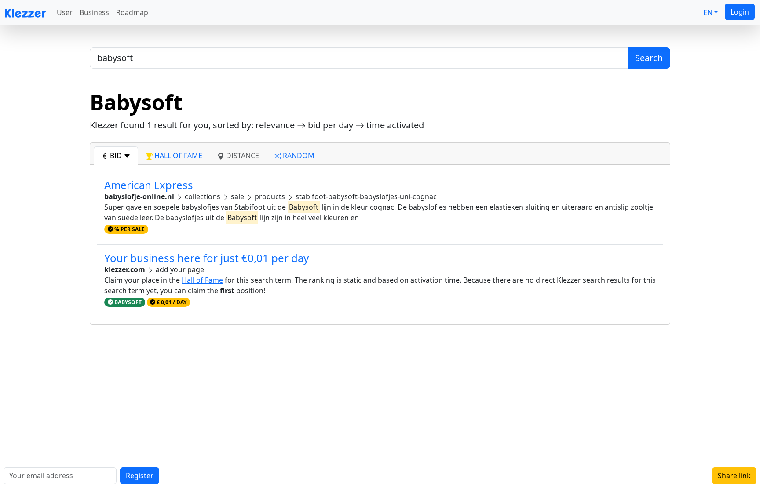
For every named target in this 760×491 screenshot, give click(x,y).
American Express (148, 185)
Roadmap (132, 12)
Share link (734, 475)
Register (139, 475)
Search (649, 58)
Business (94, 12)
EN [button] (707, 12)
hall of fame (177, 155)
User (65, 12)
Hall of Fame (202, 280)
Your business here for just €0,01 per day (206, 258)
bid (116, 155)
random (297, 155)
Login (740, 12)
